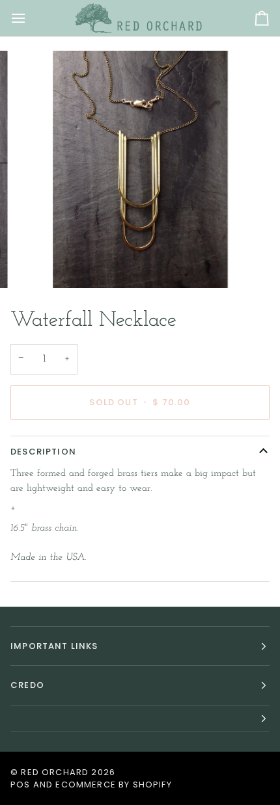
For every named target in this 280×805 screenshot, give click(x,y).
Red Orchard (55, 772)
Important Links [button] (54, 646)
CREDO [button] (27, 685)
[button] (140, 719)
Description (43, 451)
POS (20, 784)
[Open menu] (29, 18)
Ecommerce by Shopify (113, 784)
